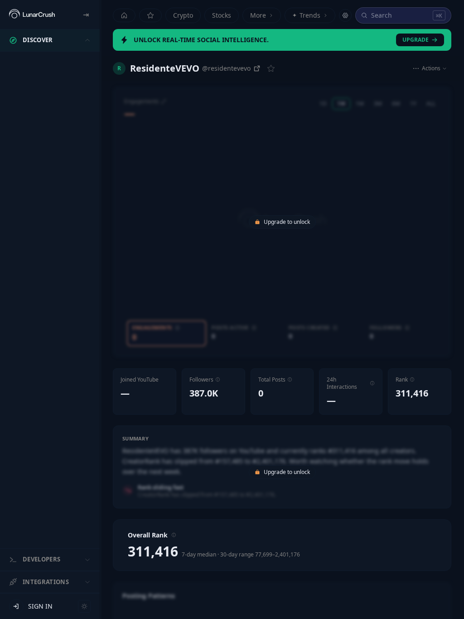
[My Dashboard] (150, 15)
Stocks (221, 15)
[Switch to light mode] (84, 606)
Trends (306, 15)
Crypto (183, 15)
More (258, 15)
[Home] (124, 15)
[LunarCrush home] (32, 14)
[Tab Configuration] (345, 15)
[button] (217, 379)
